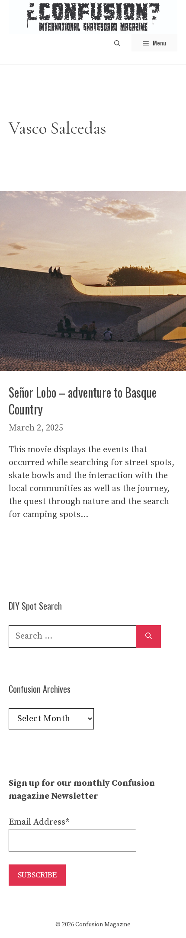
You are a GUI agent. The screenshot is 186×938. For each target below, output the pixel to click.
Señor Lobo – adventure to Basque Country (83, 400)
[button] (117, 42)
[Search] (148, 636)
